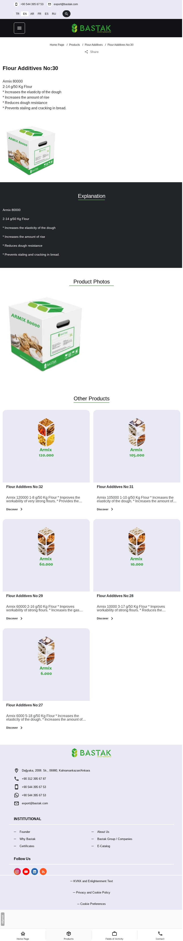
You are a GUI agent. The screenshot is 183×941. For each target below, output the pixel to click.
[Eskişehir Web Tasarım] (2, 919)
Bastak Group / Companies (114, 839)
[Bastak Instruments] (91, 28)
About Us (103, 831)
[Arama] (66, 13)
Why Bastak (27, 839)
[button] (91, 904)
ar (32, 13)
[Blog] (43, 871)
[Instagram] (17, 871)
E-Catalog (103, 846)
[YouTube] (26, 871)
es (46, 13)
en (25, 13)
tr (17, 13)
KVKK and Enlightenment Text (93, 881)
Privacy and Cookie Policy (93, 892)
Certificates (27, 846)
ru (54, 13)
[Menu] (19, 28)
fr (39, 13)
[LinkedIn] (34, 871)
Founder (25, 831)
